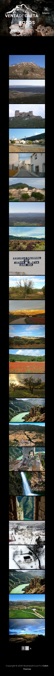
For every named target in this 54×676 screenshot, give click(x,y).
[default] (27, 435)
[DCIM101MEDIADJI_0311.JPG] (27, 557)
